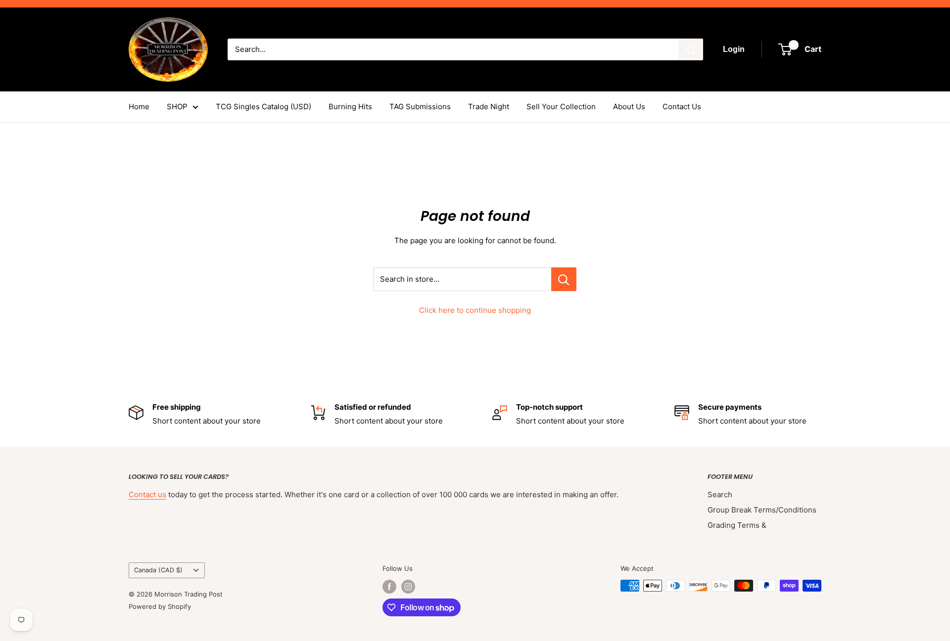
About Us (629, 106)
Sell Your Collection (561, 106)
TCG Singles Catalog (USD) (263, 106)
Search (720, 494)
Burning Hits (350, 106)
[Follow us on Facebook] (389, 587)
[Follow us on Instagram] (408, 587)
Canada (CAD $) (158, 570)
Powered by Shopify (160, 606)
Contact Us (682, 106)
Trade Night (488, 106)
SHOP (177, 106)
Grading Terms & (737, 525)
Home (139, 106)
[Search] (690, 49)
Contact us (147, 494)
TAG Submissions (420, 106)
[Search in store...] (563, 279)
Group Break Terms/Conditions (762, 509)
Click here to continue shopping (475, 310)
